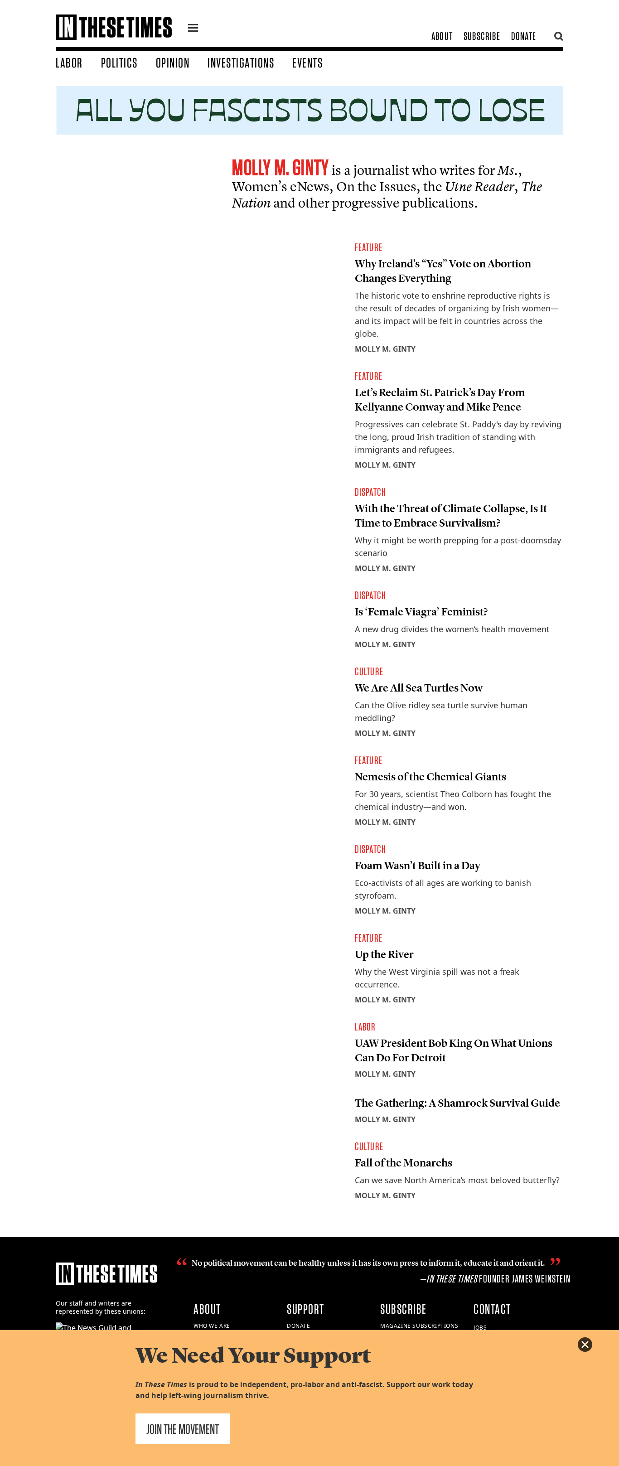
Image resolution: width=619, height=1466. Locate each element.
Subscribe (482, 36)
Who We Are (211, 1326)
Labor (69, 62)
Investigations (241, 62)
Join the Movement (182, 1429)
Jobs (480, 1327)
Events (307, 62)
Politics (119, 62)
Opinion (173, 62)
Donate (523, 36)
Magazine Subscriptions (419, 1326)
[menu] (193, 29)
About (442, 36)
